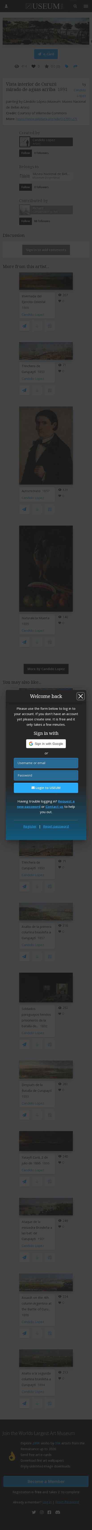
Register (30, 826)
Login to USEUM (48, 788)
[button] (46, 743)
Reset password (56, 826)
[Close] (80, 696)
